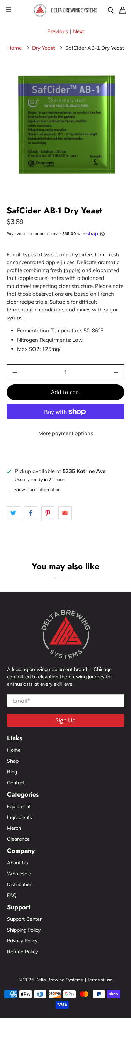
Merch (14, 828)
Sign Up (66, 720)
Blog (12, 772)
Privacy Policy (22, 941)
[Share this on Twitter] (13, 513)
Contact (16, 782)
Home (14, 47)
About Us (17, 863)
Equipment (19, 806)
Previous (57, 31)
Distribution (19, 884)
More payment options (65, 433)
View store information (37, 489)
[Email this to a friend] (65, 513)
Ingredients (19, 817)
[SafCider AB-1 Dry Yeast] (65, 126)
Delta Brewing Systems (59, 979)
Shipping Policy (24, 930)
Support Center (24, 919)
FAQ (12, 895)
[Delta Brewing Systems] (66, 10)
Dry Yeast (43, 47)
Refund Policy (22, 951)
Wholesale (19, 873)
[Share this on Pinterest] (47, 513)
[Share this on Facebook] (30, 513)
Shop (13, 761)
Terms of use (99, 979)
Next (78, 31)
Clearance (18, 839)
